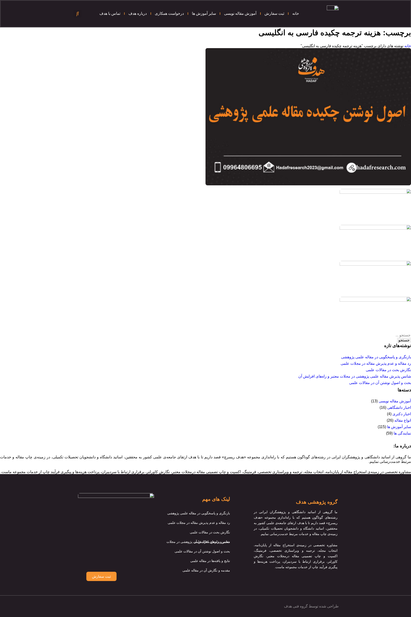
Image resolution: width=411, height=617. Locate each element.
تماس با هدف (109, 13)
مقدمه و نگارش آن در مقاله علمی (206, 570)
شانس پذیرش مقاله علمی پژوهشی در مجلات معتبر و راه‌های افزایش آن (354, 376)
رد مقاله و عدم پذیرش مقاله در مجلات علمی (376, 363)
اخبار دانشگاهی (399, 407)
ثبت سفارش (274, 13)
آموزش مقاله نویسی (240, 13)
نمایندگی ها (402, 433)
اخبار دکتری (401, 414)
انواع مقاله (402, 420)
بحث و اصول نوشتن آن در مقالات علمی (380, 383)
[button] (77, 13)
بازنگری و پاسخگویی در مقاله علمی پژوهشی (376, 357)
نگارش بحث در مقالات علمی (388, 370)
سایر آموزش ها (204, 13)
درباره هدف (137, 13)
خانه (295, 13)
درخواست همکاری (169, 13)
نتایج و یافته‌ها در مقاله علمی (210, 561)
